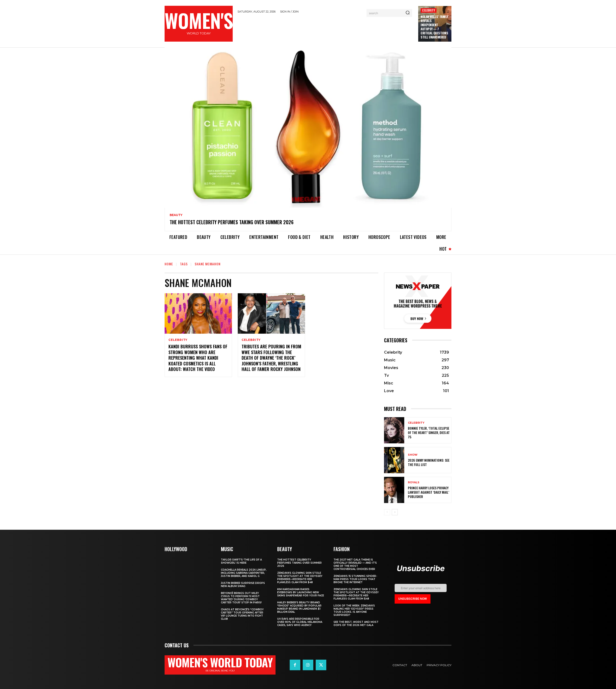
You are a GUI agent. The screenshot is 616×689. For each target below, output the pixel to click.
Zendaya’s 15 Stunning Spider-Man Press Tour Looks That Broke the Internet (355, 579)
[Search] (407, 13)
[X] (321, 665)
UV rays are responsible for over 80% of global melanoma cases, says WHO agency (299, 622)
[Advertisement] (325, 29)
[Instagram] (308, 665)
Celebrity (428, 10)
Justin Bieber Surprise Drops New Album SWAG (243, 584)
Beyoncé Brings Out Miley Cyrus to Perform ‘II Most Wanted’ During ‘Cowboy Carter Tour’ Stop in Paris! (241, 598)
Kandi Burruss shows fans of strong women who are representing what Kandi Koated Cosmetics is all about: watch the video (197, 357)
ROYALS (413, 482)
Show (412, 454)
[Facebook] (295, 665)
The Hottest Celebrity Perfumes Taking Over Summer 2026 (232, 222)
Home (169, 263)
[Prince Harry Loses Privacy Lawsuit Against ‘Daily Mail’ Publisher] (394, 490)
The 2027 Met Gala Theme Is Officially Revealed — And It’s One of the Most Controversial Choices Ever (355, 564)
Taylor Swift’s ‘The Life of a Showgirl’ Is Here (241, 561)
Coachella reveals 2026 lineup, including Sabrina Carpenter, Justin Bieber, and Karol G (243, 573)
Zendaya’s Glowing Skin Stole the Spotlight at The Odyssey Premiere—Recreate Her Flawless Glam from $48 (299, 577)
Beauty (176, 215)
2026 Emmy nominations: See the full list (428, 462)
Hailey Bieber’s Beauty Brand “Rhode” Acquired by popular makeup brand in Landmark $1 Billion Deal (299, 607)
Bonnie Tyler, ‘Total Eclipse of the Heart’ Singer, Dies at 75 (429, 432)
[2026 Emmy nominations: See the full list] (394, 460)
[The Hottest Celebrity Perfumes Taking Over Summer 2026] (308, 127)
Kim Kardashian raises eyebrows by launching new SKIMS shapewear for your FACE (300, 592)
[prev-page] (387, 512)
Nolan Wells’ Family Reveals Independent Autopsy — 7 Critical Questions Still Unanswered (434, 26)
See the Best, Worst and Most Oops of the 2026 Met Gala (356, 623)
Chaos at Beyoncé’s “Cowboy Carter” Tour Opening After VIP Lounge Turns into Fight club (242, 614)
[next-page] (395, 512)
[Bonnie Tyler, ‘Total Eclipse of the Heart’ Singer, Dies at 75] (394, 430)
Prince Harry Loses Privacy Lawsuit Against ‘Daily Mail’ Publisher (428, 492)
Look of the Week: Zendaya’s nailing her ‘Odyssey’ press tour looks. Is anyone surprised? (354, 610)
